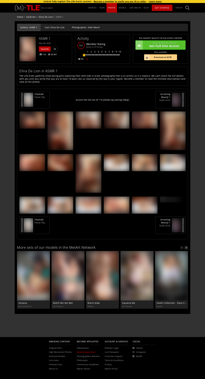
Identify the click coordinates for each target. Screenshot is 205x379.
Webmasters (83, 348)
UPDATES (92, 7)
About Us (53, 368)
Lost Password (112, 352)
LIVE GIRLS (134, 7)
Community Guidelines (88, 364)
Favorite (45, 49)
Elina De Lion (46, 16)
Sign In (178, 7)
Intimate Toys (55, 364)
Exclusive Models (57, 356)
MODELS (122, 7)
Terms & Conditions (114, 360)
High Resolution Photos (60, 352)
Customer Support (114, 356)
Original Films (55, 348)
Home (20, 16)
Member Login (112, 348)
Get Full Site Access (164, 45)
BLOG (146, 7)
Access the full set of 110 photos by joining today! (102, 99)
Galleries (31, 16)
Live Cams (54, 360)
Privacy (108, 364)
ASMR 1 (45, 38)
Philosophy (82, 360)
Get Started (162, 7)
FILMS (102, 7)
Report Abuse (83, 368)
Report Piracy (111, 368)
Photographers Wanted (88, 356)
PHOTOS (112, 7)
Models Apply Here (86, 352)
